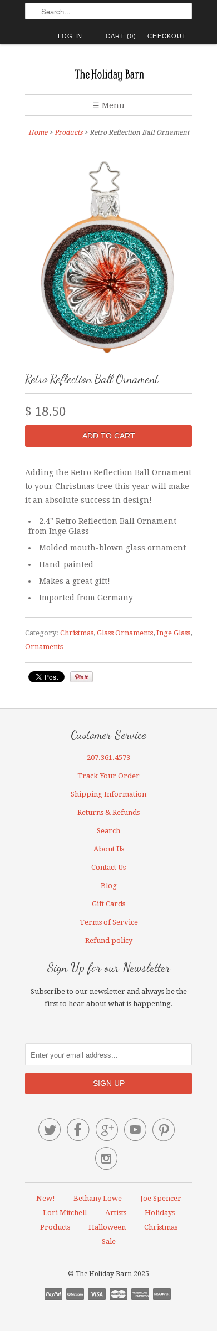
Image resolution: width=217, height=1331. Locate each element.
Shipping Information (108, 794)
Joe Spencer (160, 1198)
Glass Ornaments (125, 633)
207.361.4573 (108, 757)
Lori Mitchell (65, 1212)
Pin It (81, 676)
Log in (70, 36)
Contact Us (108, 867)
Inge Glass (173, 633)
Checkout (166, 36)
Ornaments (44, 646)
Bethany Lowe (97, 1198)
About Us (108, 849)
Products (68, 132)
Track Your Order (108, 776)
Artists (115, 1212)
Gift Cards (108, 904)
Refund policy (108, 940)
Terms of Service (109, 922)
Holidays (160, 1212)
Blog (109, 885)
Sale (109, 1241)
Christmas (76, 633)
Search (108, 831)
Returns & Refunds (108, 812)
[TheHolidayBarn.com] (108, 73)
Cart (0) (121, 36)
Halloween (107, 1227)
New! (45, 1198)
